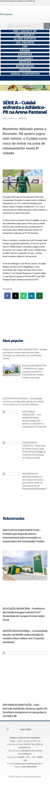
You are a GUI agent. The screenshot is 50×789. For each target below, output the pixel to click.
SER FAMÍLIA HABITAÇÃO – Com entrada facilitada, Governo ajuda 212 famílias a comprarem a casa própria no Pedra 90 (25, 710)
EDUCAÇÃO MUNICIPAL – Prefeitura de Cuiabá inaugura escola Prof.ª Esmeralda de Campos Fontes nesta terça (34, 371)
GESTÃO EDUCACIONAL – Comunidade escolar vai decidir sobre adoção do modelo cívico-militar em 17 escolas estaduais (23, 401)
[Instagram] (36, 4)
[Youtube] (47, 4)
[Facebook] (41, 4)
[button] (25, 78)
